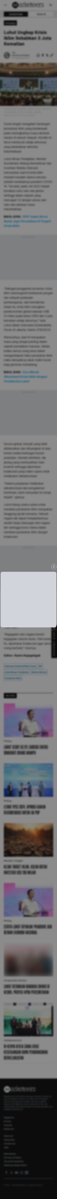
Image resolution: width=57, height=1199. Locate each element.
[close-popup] (53, 566)
